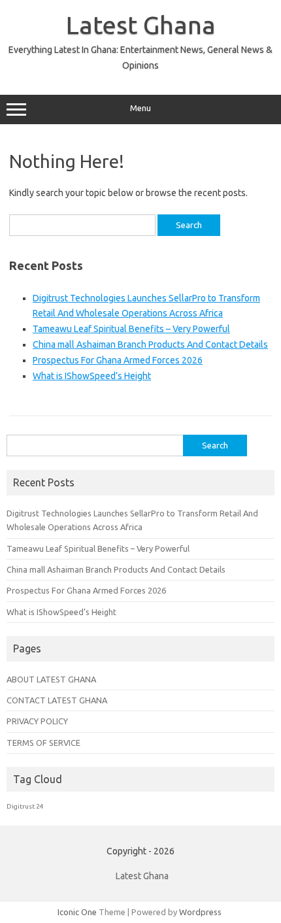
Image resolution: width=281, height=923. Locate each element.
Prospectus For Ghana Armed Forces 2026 (118, 360)
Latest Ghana (141, 25)
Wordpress (200, 911)
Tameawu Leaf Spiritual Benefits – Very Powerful (131, 329)
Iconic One (77, 911)
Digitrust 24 (25, 806)
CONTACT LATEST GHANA (57, 700)
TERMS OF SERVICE (43, 742)
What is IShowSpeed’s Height (92, 376)
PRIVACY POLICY (37, 721)
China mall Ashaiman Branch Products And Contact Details (150, 344)
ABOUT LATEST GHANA (51, 679)
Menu (140, 108)
